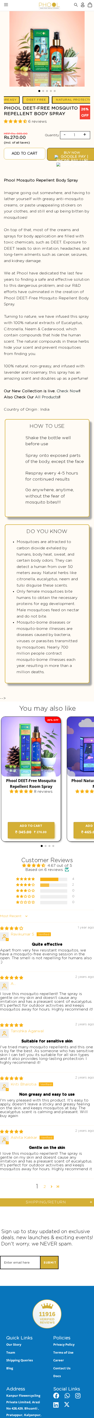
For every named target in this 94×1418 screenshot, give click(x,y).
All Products (47, 397)
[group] (47, 50)
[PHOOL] (36, 5)
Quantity (52, 135)
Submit (50, 1262)
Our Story (13, 1344)
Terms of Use (63, 1352)
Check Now (68, 391)
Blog (9, 1368)
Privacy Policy (63, 1344)
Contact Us (61, 1368)
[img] (11, 928)
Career (58, 1360)
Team (10, 1352)
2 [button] (45, 1187)
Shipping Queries (19, 1360)
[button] (39, 91)
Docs (57, 1376)
